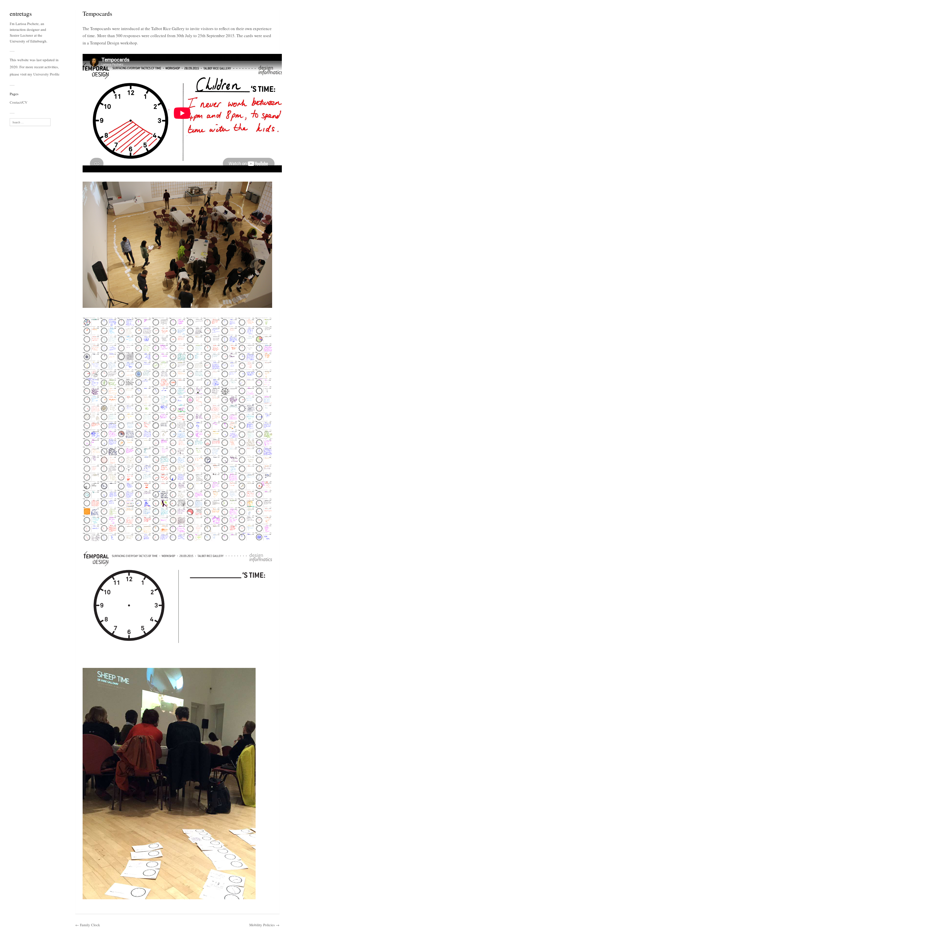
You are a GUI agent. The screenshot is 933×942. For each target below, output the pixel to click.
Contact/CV (18, 102)
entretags (21, 13)
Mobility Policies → (264, 924)
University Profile (46, 74)
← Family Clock (87, 924)
